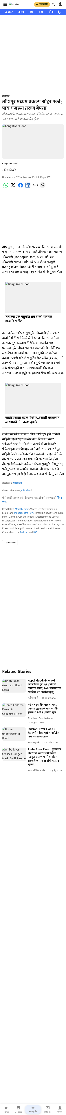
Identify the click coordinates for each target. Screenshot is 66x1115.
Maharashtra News (24, 513)
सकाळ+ (60, 1112)
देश (31, 12)
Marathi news (22, 509)
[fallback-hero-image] (14, 686)
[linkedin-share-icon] (28, 187)
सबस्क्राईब (43, 4)
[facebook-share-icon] (20, 187)
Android (24, 532)
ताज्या (21, 12)
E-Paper (18, 1112)
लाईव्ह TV (47, 1112)
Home (6, 1112)
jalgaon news (10, 542)
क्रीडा (51, 12)
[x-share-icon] (13, 187)
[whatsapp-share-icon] (6, 187)
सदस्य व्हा (17, 483)
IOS (35, 532)
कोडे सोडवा (26, 490)
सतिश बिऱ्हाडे (9, 170)
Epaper (8, 12)
